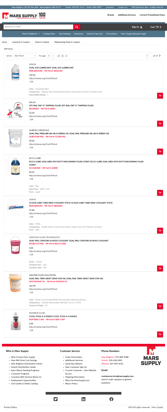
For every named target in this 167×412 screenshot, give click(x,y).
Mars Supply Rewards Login (133, 34)
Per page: (42, 56)
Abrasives (78, 34)
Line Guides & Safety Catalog (24, 384)
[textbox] (41, 26)
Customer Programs (20, 374)
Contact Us (122, 7)
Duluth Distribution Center (23, 367)
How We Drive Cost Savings (24, 360)
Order (160, 96)
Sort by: (9, 56)
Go (76, 26)
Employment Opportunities (23, 380)
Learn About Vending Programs (25, 370)
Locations (110, 7)
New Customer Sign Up (76, 367)
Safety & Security (95, 34)
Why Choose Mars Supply (23, 357)
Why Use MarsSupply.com (77, 380)
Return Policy (71, 384)
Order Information (73, 357)
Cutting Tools (49, 34)
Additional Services (74, 360)
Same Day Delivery (73, 364)
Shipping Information (75, 377)
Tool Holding (64, 34)
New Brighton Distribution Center (26, 364)
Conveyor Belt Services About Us (26, 377)
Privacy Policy (10, 407)
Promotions (111, 34)
